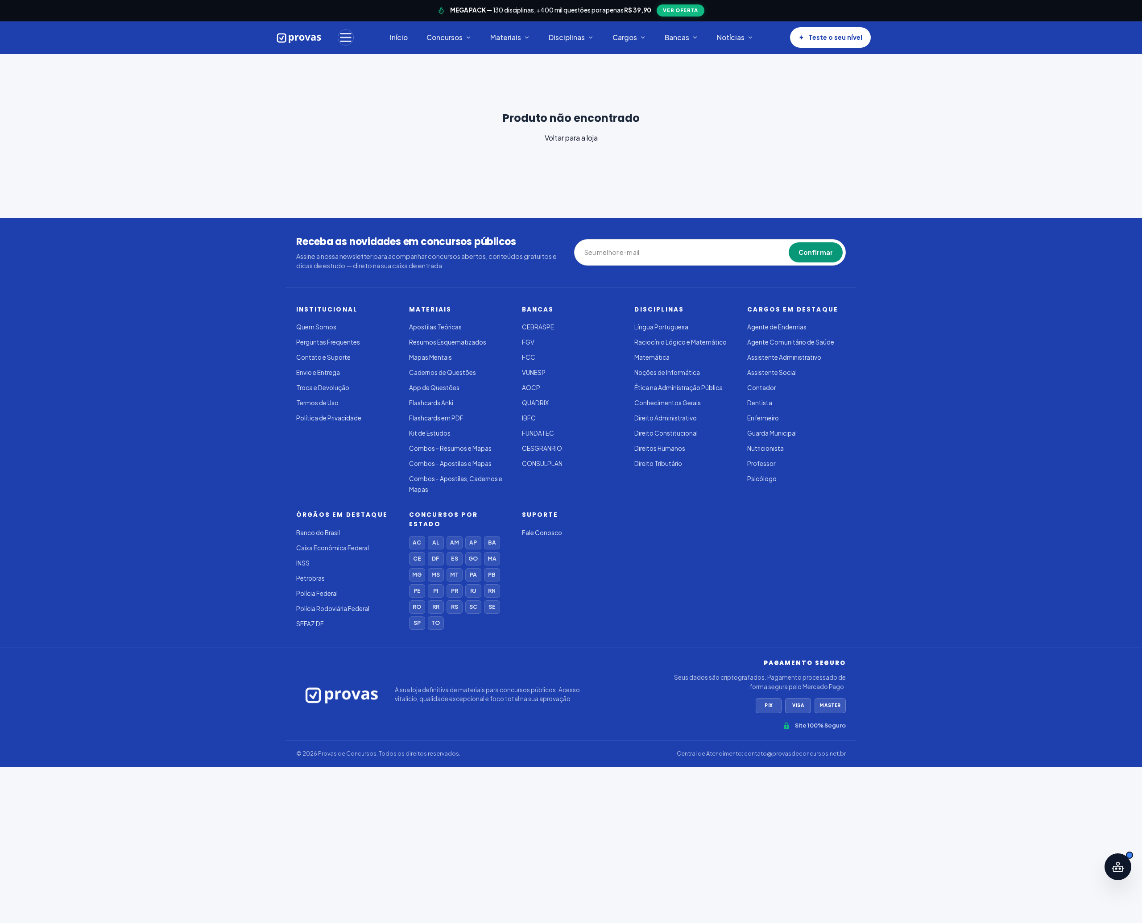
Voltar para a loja (571, 137)
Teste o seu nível (835, 37)
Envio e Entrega (318, 372)
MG (417, 574)
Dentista (759, 403)
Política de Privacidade (328, 418)
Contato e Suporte (323, 357)
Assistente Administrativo (784, 357)
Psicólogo (762, 478)
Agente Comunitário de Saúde (790, 342)
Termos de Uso (317, 403)
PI (435, 590)
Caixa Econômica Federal (332, 548)
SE (492, 606)
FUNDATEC (538, 433)
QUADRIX (535, 403)
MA (492, 558)
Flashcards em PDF (436, 418)
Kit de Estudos (430, 433)
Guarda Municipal (772, 433)
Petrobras (310, 578)
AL (435, 542)
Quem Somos (316, 327)
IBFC (529, 418)
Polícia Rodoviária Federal (332, 608)
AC (417, 542)
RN (492, 590)
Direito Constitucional (666, 433)
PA (473, 574)
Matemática (652, 357)
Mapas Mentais (430, 357)
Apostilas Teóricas (435, 327)
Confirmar (816, 252)
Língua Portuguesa (661, 327)
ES (454, 558)
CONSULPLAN (542, 463)
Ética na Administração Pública (678, 387)
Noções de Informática (667, 372)
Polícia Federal (317, 593)
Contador (761, 387)
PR (454, 590)
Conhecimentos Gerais (667, 403)
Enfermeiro (763, 418)
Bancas (677, 37)
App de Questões (434, 387)
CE (417, 558)
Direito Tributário (658, 463)
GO (473, 558)
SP (417, 622)
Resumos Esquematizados (447, 342)
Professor (761, 463)
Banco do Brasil (318, 532)
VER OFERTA (680, 10)
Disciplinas (567, 37)
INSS (303, 563)
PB (492, 574)
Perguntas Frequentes (328, 342)
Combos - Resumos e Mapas (450, 448)
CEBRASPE (538, 327)
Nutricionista (765, 448)
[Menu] (346, 37)
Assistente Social (772, 372)
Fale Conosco (542, 532)
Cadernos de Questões (442, 372)
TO (435, 622)
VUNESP (534, 372)
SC (473, 606)
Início (399, 37)
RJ (473, 590)
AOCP (531, 387)
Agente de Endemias (777, 327)
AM (454, 542)
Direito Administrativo (665, 418)
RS (454, 606)
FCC (528, 357)
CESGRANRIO (542, 448)
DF (435, 558)
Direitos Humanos (659, 448)
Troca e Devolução (322, 387)
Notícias (731, 37)
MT (454, 574)
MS (435, 574)
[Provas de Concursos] (299, 37)
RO (417, 606)
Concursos (444, 37)
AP (473, 542)
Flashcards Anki (431, 403)
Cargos (624, 37)
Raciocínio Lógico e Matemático (680, 342)
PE (417, 590)
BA (492, 542)
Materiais (505, 37)
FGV (528, 342)
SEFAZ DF (310, 624)
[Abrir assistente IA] (1118, 866)
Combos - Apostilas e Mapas (450, 463)
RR (435, 606)
